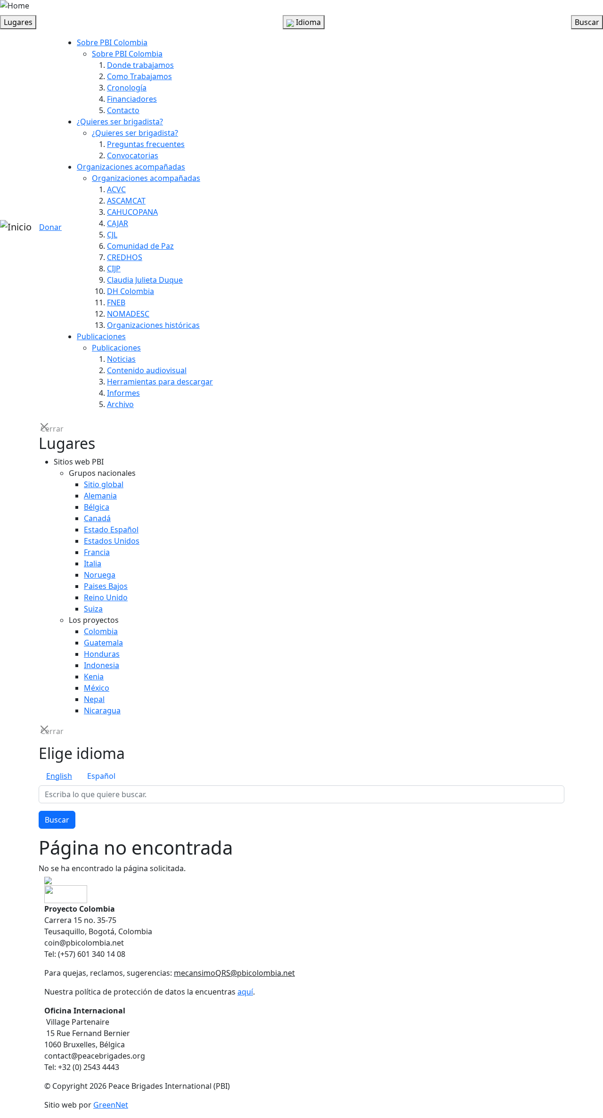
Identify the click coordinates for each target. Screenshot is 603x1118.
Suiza (93, 609)
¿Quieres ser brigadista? (120, 121)
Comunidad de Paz (140, 246)
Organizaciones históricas (153, 325)
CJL (112, 234)
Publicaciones (101, 336)
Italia (92, 563)
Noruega (99, 575)
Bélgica (96, 507)
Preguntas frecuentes (146, 144)
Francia (97, 552)
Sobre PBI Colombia (112, 42)
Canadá (97, 518)
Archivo (120, 404)
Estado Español (111, 529)
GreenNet (110, 1105)
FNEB (116, 302)
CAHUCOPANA (132, 212)
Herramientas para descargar (160, 381)
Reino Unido (106, 597)
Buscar (57, 820)
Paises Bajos (106, 586)
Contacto (123, 110)
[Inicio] (16, 227)
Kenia (94, 676)
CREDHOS (124, 257)
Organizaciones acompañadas (131, 167)
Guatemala (103, 642)
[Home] (14, 5)
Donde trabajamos (140, 65)
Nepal (94, 699)
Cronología (127, 87)
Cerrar (45, 428)
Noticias (121, 359)
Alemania (100, 495)
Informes (123, 393)
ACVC (116, 189)
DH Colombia (130, 291)
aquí (245, 992)
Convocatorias (132, 155)
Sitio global (103, 484)
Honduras (102, 654)
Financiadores (132, 99)
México (96, 688)
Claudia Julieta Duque (145, 280)
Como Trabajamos (139, 76)
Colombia (101, 631)
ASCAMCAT (126, 201)
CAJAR (117, 223)
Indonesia (101, 665)
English (59, 776)
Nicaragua (102, 710)
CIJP (114, 268)
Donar (50, 227)
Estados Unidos (111, 541)
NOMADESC (128, 314)
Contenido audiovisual (147, 370)
